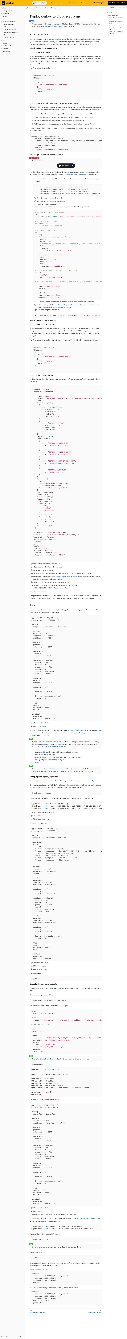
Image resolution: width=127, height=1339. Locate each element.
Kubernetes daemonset (11, 32)
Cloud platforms (9, 24)
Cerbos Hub (43, 161)
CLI (4, 40)
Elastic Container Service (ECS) (116, 22)
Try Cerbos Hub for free (117, 3)
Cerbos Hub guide (93, 179)
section (70, 771)
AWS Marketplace (113, 15)
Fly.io (109, 25)
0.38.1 (112, 8)
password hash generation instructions (87, 1218)
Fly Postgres (59, 760)
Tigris (54, 755)
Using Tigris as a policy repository (115, 28)
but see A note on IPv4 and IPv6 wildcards (52, 747)
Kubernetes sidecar (10, 29)
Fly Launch (59, 610)
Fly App (47, 723)
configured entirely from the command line (55, 769)
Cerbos (3, 8)
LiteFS (80, 757)
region (44, 726)
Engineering (6, 51)
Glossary (5, 48)
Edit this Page (122, 8)
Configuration (7, 19)
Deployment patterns (9, 21)
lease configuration (41, 1247)
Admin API (57, 1263)
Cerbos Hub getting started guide (76, 175)
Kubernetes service (10, 27)
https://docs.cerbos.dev (52, 26)
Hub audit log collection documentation (71, 305)
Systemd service (9, 37)
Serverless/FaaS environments (13, 35)
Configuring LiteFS (43, 1059)
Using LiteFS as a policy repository (116, 32)
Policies (5, 16)
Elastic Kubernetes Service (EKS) (116, 18)
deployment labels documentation (76, 302)
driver (43, 752)
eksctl (63, 110)
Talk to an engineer (98, 3)
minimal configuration (77, 730)
